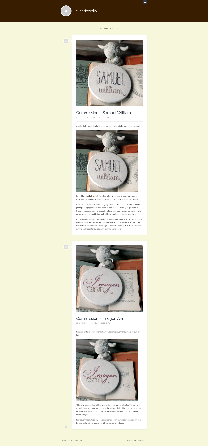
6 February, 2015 (83, 117)
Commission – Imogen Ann (100, 318)
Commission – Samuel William (103, 112)
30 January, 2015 (83, 323)
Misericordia (86, 11)
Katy (95, 117)
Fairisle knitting (95, 196)
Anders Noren (137, 440)
